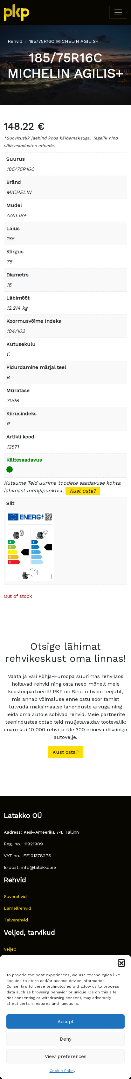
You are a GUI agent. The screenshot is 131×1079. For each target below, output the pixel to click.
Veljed (10, 949)
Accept (66, 1021)
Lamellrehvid (17, 908)
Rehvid (15, 41)
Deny (66, 1039)
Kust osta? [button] (65, 752)
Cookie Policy (62, 1071)
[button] (121, 962)
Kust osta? (83, 491)
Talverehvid (16, 919)
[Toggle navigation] (118, 12)
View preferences (65, 1056)
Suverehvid (15, 896)
